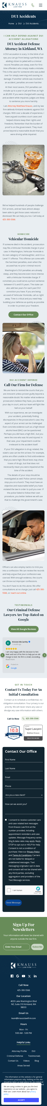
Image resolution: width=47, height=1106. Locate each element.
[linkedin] (35, 976)
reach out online (18, 593)
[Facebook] (12, 976)
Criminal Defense (15, 1056)
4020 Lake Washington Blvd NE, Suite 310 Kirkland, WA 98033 (24, 1004)
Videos (26, 1060)
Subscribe (37, 947)
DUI (33, 1051)
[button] (3, 655)
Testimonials (34, 1056)
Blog (37, 1060)
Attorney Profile (19, 1051)
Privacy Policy (33, 851)
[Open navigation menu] (41, 5)
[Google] (17, 976)
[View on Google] (8, 643)
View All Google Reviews (23, 629)
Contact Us (13, 1060)
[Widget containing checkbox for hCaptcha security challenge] (24, 890)
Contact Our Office (23, 314)
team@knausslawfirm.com (23, 1018)
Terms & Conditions (22, 855)
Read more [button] (10, 659)
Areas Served (23, 1065)
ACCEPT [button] (21, 1100)
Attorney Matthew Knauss (20, 106)
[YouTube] (23, 976)
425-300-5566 (9, 219)
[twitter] (29, 976)
